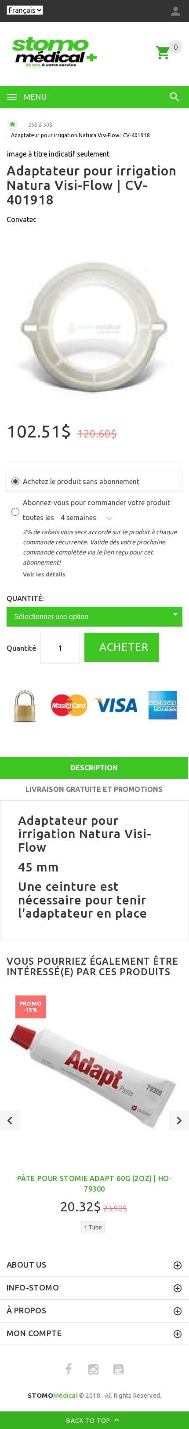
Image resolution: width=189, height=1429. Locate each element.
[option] (94, 328)
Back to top (89, 1420)
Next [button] (179, 1120)
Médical (53, 1395)
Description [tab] (94, 768)
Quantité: (25, 598)
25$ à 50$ (40, 125)
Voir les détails (44, 574)
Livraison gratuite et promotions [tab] (94, 789)
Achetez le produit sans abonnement (81, 481)
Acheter (122, 647)
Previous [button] (10, 1120)
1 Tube (93, 1227)
